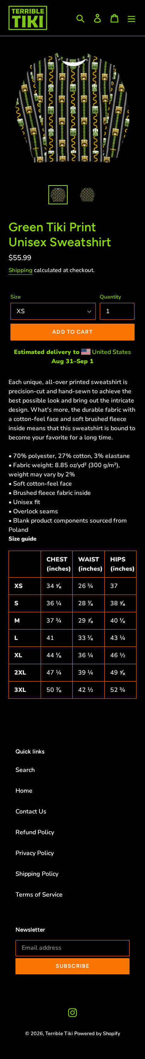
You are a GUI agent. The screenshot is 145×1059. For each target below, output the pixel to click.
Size (15, 297)
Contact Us (30, 811)
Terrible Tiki (59, 1033)
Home (23, 791)
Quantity (110, 297)
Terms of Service (39, 894)
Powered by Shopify (97, 1033)
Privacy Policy (34, 853)
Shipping (20, 270)
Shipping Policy (36, 874)
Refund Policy (34, 832)
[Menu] (131, 18)
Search (25, 770)
